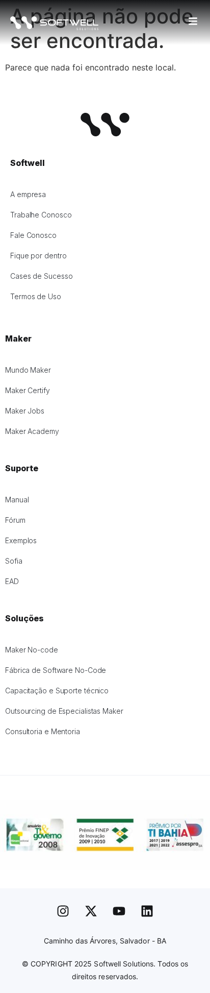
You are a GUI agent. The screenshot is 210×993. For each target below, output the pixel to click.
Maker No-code (31, 649)
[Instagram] (63, 911)
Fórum (15, 520)
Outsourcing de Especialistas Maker (64, 711)
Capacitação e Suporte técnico (57, 690)
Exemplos (21, 540)
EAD (12, 581)
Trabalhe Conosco (40, 214)
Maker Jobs (24, 410)
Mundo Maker (28, 370)
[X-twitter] (91, 911)
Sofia (13, 560)
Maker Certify (27, 390)
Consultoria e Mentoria (42, 731)
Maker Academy (32, 431)
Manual (17, 499)
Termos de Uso (35, 296)
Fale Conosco (33, 235)
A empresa (28, 194)
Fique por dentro (38, 255)
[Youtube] (119, 911)
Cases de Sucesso (41, 276)
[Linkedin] (147, 911)
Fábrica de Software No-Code (55, 670)
